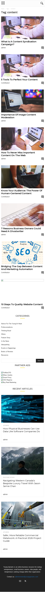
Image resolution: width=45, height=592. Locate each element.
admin (3, 47)
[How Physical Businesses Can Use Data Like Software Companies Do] (22, 409)
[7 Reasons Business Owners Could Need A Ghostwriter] (22, 214)
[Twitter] (25, 581)
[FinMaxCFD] (22, 372)
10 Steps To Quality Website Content (22, 304)
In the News (5, 341)
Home (2, 9)
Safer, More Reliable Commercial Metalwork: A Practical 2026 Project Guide (22, 538)
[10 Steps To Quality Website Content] (22, 290)
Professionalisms (7, 327)
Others (3, 334)
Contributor (5, 83)
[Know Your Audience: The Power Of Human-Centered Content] (22, 176)
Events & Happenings (8, 348)
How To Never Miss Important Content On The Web (18, 154)
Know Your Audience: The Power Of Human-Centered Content (21, 192)
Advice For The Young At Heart (11, 324)
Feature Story (5, 337)
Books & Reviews (7, 351)
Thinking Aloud (6, 331)
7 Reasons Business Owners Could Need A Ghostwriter (21, 230)
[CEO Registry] (22, 380)
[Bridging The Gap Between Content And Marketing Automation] (22, 252)
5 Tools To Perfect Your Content (19, 79)
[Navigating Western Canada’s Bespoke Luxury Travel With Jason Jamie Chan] (22, 461)
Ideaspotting (5, 344)
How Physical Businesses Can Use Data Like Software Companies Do (21, 430)
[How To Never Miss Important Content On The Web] (22, 138)
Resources (4, 355)
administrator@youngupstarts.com (26, 577)
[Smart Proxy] (22, 377)
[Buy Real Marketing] (22, 382)
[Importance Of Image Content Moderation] (22, 101)
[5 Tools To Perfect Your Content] (22, 65)
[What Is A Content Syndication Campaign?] (22, 27)
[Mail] (20, 581)
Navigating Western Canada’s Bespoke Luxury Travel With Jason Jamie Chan (21, 483)
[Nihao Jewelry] (22, 375)
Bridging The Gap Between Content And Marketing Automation (21, 267)
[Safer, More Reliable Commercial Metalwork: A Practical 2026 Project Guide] (22, 515)
